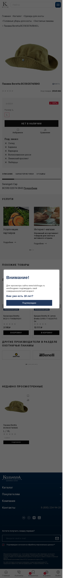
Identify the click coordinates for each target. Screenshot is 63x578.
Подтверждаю (29, 303)
